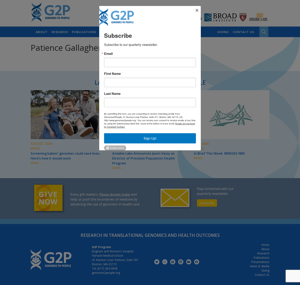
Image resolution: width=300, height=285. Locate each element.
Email (108, 53)
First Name (112, 73)
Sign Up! (150, 138)
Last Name (112, 93)
